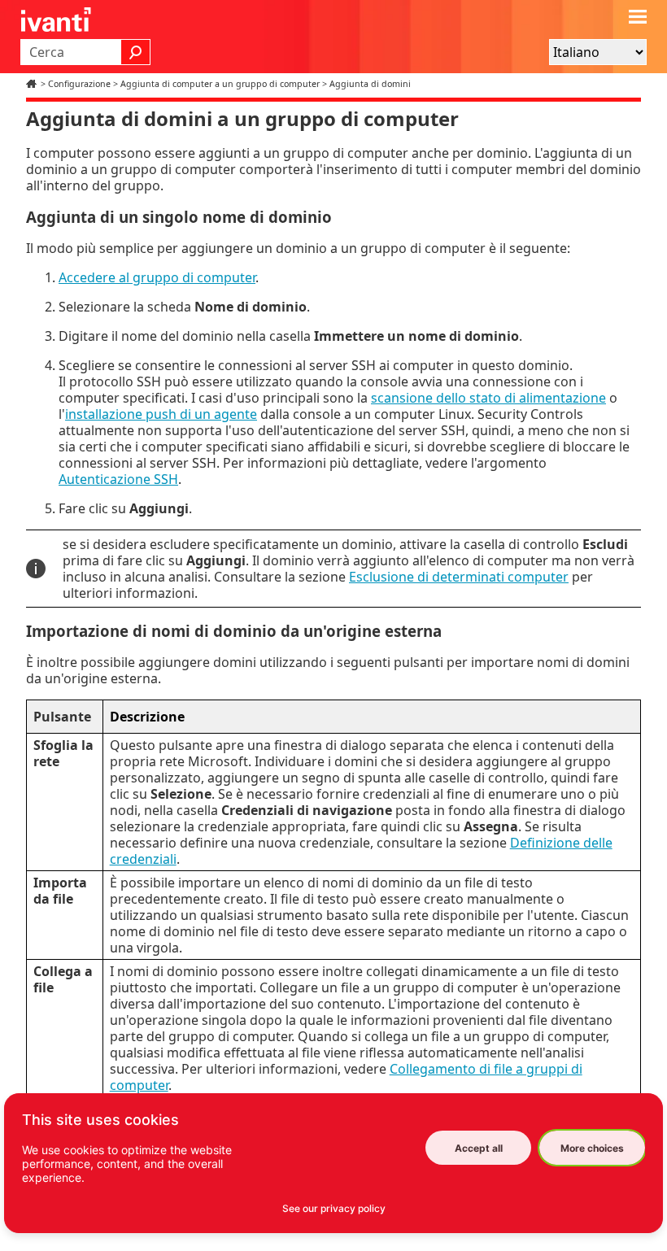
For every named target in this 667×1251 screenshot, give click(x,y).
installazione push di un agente (161, 414)
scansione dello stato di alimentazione (488, 398)
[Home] (33, 83)
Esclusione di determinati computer (459, 577)
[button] (135, 52)
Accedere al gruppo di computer (157, 277)
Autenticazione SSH (118, 479)
